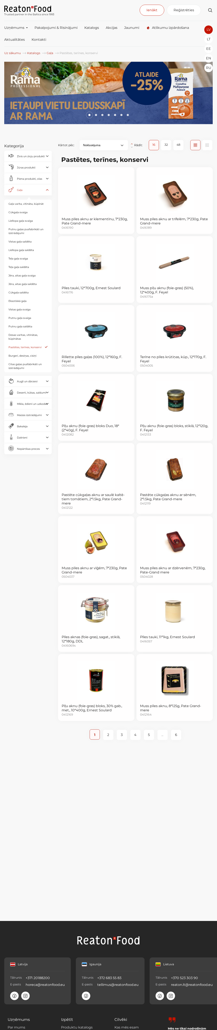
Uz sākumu (13, 53)
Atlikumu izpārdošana (170, 28)
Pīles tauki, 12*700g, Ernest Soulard (91, 288)
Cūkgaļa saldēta (18, 292)
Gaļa (50, 53)
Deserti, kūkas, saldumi (31, 392)
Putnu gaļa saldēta (20, 326)
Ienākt (151, 10)
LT (208, 39)
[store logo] (29, 8)
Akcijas (111, 28)
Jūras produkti (26, 167)
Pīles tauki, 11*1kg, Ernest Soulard (167, 637)
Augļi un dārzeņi (27, 381)
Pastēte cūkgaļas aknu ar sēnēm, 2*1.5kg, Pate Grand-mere (168, 497)
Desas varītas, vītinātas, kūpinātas (23, 336)
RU (208, 68)
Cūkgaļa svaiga (18, 212)
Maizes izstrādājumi (29, 415)
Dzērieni (22, 437)
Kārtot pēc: (66, 145)
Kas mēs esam (126, 1027)
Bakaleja (22, 426)
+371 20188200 (38, 978)
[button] (89, 115)
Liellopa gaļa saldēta (21, 250)
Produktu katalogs (77, 1027)
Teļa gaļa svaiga (18, 258)
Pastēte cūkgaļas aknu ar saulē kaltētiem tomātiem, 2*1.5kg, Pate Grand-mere (93, 499)
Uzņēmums (14, 28)
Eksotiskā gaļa (17, 301)
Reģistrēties (184, 10)
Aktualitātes (14, 40)
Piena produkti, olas (29, 178)
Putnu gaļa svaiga (19, 318)
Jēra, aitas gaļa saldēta (22, 284)
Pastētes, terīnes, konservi (25, 347)
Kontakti (39, 40)
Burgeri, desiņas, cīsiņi (22, 355)
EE (208, 49)
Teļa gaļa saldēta (18, 267)
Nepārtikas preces (28, 448)
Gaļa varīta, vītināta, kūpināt (26, 203)
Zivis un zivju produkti (31, 156)
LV (209, 30)
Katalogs (91, 28)
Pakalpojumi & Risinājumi (56, 28)
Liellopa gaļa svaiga (20, 220)
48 (178, 145)
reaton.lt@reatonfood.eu (192, 985)
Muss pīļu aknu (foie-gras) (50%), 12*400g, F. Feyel (167, 290)
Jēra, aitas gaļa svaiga (22, 275)
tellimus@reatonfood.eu (118, 985)
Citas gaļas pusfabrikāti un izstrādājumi (25, 366)
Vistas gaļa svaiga (19, 309)
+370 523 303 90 (184, 978)
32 (166, 145)
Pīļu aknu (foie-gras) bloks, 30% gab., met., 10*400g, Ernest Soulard (92, 708)
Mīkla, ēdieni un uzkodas (32, 403)
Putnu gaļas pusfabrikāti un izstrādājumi (25, 231)
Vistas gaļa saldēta (20, 241)
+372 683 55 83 (109, 978)
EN (208, 58)
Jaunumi (131, 28)
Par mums (16, 1027)
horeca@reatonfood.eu (45, 985)
